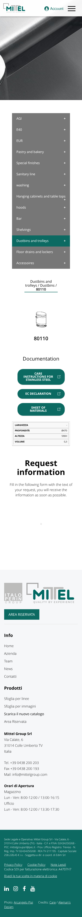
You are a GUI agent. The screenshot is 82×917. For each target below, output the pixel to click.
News (8, 668)
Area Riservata (22, 614)
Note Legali (58, 865)
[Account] (53, 8)
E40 (19, 130)
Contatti (10, 676)
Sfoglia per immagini (20, 706)
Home (9, 645)
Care (52, 902)
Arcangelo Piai (23, 902)
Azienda (10, 653)
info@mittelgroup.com (29, 774)
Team (8, 661)
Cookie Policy (36, 865)
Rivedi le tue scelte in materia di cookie (30, 876)
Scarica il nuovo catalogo (24, 713)
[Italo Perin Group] (15, 602)
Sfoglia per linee (16, 698)
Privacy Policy (13, 865)
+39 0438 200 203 (24, 762)
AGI (19, 118)
